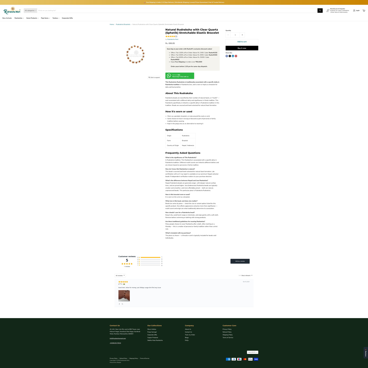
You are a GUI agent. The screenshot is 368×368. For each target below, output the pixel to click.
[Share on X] (230, 56)
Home (112, 24)
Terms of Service (228, 338)
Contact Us (188, 332)
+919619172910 (115, 343)
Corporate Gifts (67, 18)
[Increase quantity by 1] (242, 35)
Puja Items (45, 18)
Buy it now (242, 48)
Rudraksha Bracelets (123, 24)
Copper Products (152, 338)
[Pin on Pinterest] (236, 56)
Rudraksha (19, 18)
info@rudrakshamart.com (118, 338)
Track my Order (190, 335)
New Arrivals (7, 18)
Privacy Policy (227, 329)
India (251, 352)
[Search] (320, 10)
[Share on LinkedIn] (233, 56)
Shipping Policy (228, 335)
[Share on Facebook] (227, 56)
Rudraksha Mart (172, 39)
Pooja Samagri (152, 332)
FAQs (187, 340)
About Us (188, 329)
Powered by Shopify (115, 362)
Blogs (187, 338)
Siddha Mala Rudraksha (155, 340)
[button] (356, 10)
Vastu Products (31, 18)
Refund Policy (227, 332)
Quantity (228, 30)
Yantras (55, 18)
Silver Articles (151, 329)
